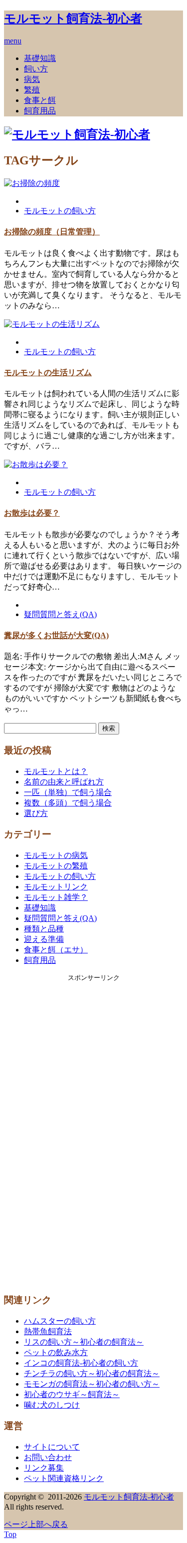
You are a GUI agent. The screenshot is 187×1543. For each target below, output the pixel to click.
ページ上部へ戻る (36, 1524)
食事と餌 (40, 100)
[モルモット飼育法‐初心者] (77, 134)
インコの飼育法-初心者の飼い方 (81, 1363)
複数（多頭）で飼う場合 (68, 802)
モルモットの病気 (56, 855)
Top (10, 1534)
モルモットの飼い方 (60, 210)
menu (12, 40)
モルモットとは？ (56, 771)
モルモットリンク (56, 886)
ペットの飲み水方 (56, 1352)
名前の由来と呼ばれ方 (64, 781)
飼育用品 (40, 110)
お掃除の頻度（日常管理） (52, 231)
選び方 (36, 813)
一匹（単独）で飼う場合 (68, 792)
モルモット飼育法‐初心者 (73, 18)
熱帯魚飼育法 (48, 1331)
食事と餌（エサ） (56, 949)
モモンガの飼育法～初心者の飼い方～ (92, 1384)
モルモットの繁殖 (56, 865)
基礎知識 (40, 58)
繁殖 (32, 89)
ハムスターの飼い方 (60, 1321)
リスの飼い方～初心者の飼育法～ (84, 1342)
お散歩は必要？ (32, 513)
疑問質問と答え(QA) (60, 614)
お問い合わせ (48, 1457)
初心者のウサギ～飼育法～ (72, 1394)
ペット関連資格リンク (64, 1478)
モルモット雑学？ (56, 897)
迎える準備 (44, 939)
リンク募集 (44, 1468)
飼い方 (36, 68)
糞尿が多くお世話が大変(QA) (56, 635)
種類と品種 (44, 928)
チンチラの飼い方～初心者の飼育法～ (92, 1373)
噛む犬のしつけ (52, 1405)
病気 (32, 79)
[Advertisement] (94, 1132)
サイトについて (52, 1447)
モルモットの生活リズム (48, 372)
